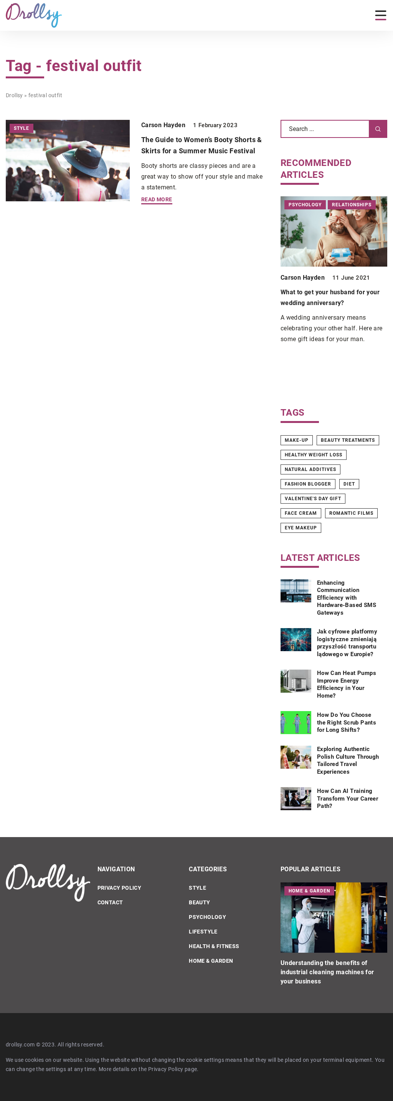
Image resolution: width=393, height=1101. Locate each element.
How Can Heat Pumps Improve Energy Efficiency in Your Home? (346, 684)
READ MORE (156, 199)
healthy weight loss (313, 455)
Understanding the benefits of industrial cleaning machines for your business (327, 972)
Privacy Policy (165, 1069)
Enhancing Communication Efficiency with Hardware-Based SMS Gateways (346, 597)
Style (197, 888)
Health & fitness (214, 946)
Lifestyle (203, 932)
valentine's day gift (313, 498)
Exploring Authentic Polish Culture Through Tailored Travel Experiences (348, 760)
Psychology (207, 917)
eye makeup (301, 528)
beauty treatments (348, 440)
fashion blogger (308, 484)
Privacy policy (119, 888)
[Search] (378, 129)
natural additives (310, 469)
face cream (301, 513)
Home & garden (211, 961)
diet (349, 484)
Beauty (199, 902)
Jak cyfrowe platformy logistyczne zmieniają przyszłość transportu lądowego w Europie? (347, 643)
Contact (110, 902)
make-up (297, 440)
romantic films (351, 513)
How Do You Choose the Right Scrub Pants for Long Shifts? (346, 722)
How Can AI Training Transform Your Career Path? (347, 798)
